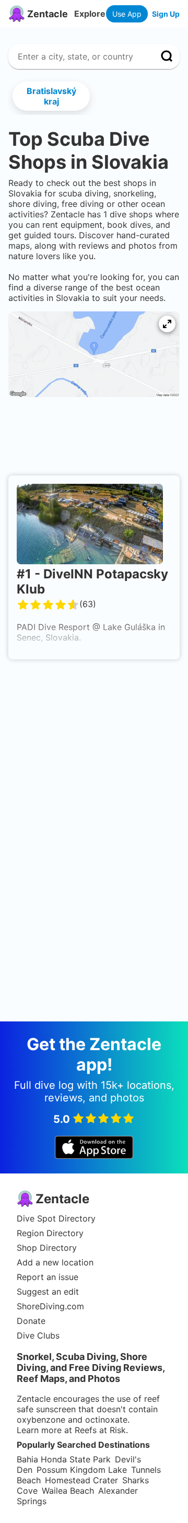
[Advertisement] (94, 439)
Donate (31, 1321)
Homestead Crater (81, 1480)
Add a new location (55, 1262)
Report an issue (47, 1277)
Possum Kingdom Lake (82, 1469)
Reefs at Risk (100, 1430)
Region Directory (50, 1233)
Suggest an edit (48, 1291)
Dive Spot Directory (56, 1218)
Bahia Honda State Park (64, 1459)
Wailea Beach (68, 1490)
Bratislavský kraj (51, 96)
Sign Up (166, 13)
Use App (127, 13)
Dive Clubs (38, 1335)
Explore (89, 13)
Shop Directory (47, 1247)
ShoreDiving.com (50, 1306)
